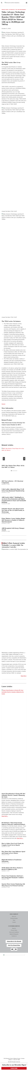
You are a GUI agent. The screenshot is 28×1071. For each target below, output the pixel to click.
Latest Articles (7, 686)
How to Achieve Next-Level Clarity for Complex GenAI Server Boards (13, 844)
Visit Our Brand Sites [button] (14, 945)
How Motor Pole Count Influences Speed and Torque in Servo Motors (13, 852)
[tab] (11, 470)
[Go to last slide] (4, 458)
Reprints (14, 928)
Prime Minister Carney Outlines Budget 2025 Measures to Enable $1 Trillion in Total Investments (13, 520)
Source (3, 404)
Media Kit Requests (14, 934)
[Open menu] (26, 3)
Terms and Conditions (14, 932)
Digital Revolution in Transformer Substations (12, 860)
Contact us (14, 936)
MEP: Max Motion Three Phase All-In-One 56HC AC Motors (13, 466)
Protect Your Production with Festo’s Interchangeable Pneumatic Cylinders (13, 876)
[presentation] (14, 456)
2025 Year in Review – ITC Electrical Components (12, 482)
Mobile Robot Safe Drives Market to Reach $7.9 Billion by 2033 (12, 868)
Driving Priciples (14, 918)
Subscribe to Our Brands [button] (14, 941)
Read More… (5, 816)
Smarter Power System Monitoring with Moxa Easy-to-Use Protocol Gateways (13, 884)
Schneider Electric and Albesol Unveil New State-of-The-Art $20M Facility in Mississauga (13, 510)
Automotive (12, 9)
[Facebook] (12, 949)
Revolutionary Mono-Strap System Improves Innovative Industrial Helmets (13, 823)
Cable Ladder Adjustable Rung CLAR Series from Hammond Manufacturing (13, 490)
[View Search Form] (1, 2)
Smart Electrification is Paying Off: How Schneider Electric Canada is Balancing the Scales (13, 795)
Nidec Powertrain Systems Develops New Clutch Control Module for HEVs (13, 424)
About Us (14, 916)
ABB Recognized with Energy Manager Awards (13, 529)
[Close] (27, 1064)
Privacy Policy (14, 930)
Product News (5, 9)
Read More (23, 676)
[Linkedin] (15, 949)
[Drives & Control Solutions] (14, 3)
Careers (14, 922)
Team (14, 920)
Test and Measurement (20, 9)
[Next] (24, 458)
